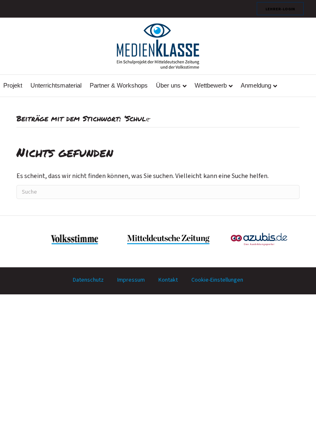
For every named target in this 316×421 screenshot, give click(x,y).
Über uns (168, 85)
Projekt (12, 85)
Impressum (131, 280)
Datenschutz (88, 280)
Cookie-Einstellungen (217, 280)
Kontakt (168, 280)
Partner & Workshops (119, 85)
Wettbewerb (211, 85)
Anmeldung (256, 85)
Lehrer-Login (280, 9)
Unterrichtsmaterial (55, 85)
